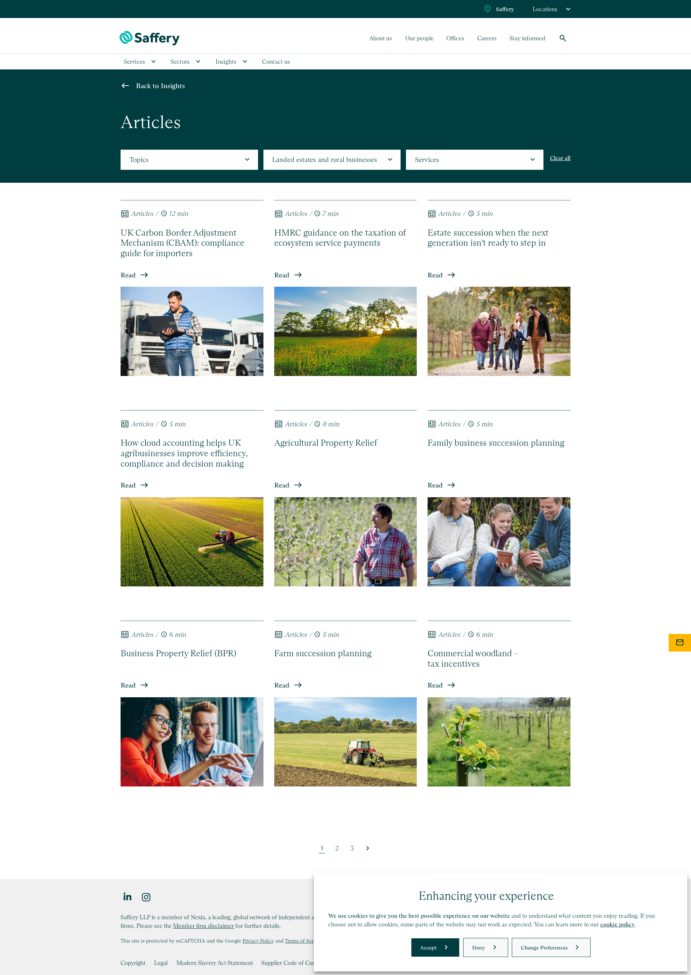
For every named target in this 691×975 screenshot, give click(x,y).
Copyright (133, 962)
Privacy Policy (258, 941)
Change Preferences (544, 947)
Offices (455, 38)
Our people (419, 38)
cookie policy (617, 924)
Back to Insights (160, 86)
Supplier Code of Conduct (294, 962)
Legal (161, 962)
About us (380, 38)
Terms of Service (303, 941)
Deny (478, 947)
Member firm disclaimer (203, 925)
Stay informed (527, 38)
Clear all (560, 158)
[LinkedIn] (128, 896)
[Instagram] (146, 896)
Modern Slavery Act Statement (214, 962)
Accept (428, 947)
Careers (487, 38)
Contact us (276, 61)
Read (128, 275)
